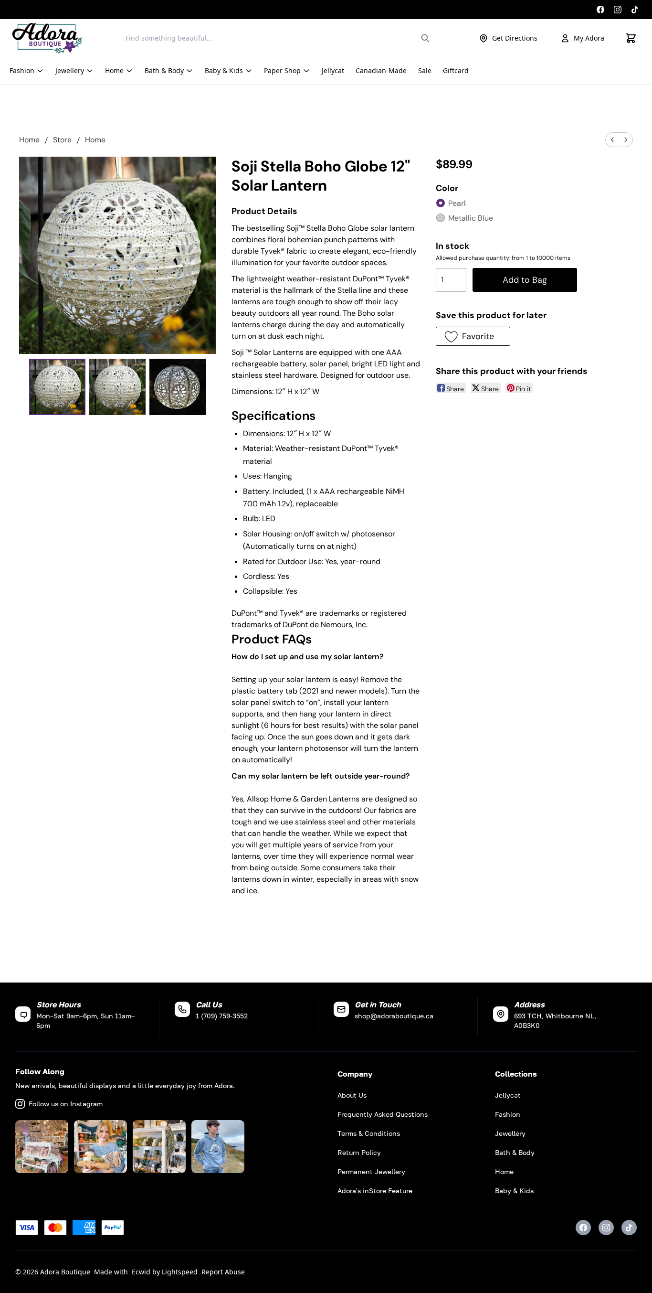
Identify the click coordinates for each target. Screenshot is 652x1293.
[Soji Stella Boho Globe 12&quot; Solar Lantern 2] (177, 387)
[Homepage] (47, 38)
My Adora (589, 38)
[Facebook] (600, 9)
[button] (473, 336)
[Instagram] (617, 9)
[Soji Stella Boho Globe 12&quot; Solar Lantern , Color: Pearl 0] (57, 387)
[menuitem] (612, 140)
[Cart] (631, 38)
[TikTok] (635, 9)
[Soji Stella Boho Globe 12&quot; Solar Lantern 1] (117, 387)
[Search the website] (425, 38)
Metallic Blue (470, 218)
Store (62, 140)
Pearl (457, 203)
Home (29, 140)
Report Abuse (223, 1271)
